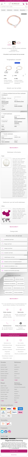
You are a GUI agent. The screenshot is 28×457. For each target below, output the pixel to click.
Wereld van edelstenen (20, 354)
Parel (3, 117)
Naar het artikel (13, 147)
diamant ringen (4, 369)
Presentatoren (20, 347)
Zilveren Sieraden (7, 288)
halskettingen (4, 375)
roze (15, 126)
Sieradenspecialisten (20, 345)
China (3, 129)
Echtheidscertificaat (7, 345)
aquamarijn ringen (5, 390)
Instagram (9, 431)
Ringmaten (7, 351)
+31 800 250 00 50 (8, 328)
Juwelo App (7, 354)
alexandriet (17, 367)
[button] (1, 3)
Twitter (2, 431)
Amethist (16, 391)
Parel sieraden (21, 283)
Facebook (5, 431)
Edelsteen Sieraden (19, 279)
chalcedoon (17, 378)
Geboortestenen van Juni (18, 288)
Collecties (16, 10)
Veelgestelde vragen (7, 358)
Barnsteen (16, 398)
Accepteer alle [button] (14, 451)
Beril (15, 400)
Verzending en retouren (7, 356)
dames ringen (4, 367)
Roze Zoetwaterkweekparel (19, 117)
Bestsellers (22, 10)
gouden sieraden (4, 373)
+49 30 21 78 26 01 (8, 329)
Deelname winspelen (7, 349)
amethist (16, 369)
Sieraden (3, 10)
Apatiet (16, 393)
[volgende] (25, 74)
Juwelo (3, 109)
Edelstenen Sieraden (9, 279)
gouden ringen (4, 371)
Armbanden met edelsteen (9, 283)
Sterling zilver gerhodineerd (5, 102)
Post (3, 126)
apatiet (16, 371)
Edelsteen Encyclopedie (19, 387)
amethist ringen (4, 388)
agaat (15, 365)
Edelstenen (9, 10)
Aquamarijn (17, 395)
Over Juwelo (21, 343)
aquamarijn (17, 373)
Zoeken (26, 7)
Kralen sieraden (18, 106)
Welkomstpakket (7, 347)
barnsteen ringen (5, 392)
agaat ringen (4, 385)
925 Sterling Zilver (19, 101)
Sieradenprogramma (20, 349)
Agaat (15, 389)
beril (15, 375)
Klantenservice (7, 343)
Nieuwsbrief (20, 351)
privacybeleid (15, 448)
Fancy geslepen (6, 142)
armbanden (3, 365)
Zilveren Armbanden (18, 292)
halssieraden (4, 378)
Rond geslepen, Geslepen (18, 122)
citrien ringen (4, 394)
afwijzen (4, 446)
